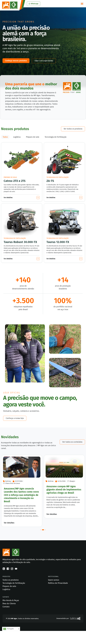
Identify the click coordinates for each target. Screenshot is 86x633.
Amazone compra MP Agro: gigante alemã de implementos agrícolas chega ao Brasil (27, 489)
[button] (82, 4)
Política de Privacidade (58, 583)
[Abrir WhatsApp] (81, 628)
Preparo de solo (32, 137)
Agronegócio (58, 481)
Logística (17, 137)
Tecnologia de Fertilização (55, 137)
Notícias (14, 481)
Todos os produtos (11, 580)
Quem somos (53, 580)
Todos (5, 137)
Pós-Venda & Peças (11, 600)
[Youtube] (16, 568)
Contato (6, 607)
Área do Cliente (9, 603)
